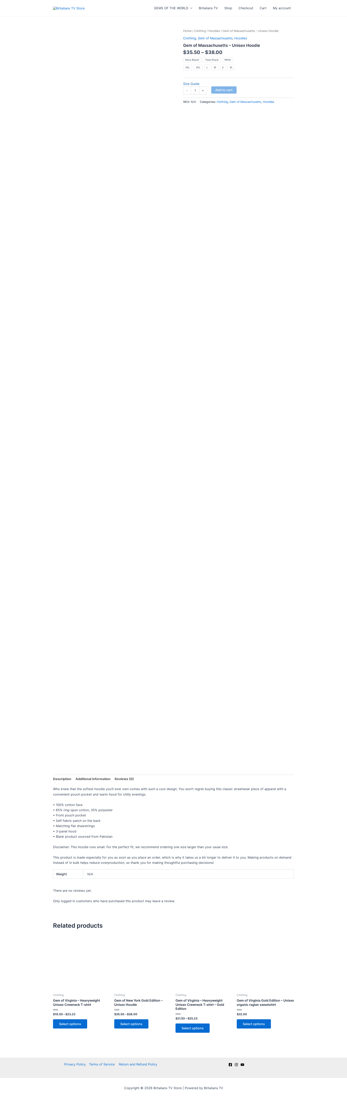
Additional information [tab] (93, 779)
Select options (70, 1024)
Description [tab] (62, 779)
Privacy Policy (75, 1064)
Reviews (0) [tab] (124, 779)
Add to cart (224, 90)
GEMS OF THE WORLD (171, 8)
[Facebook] (230, 1064)
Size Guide (191, 84)
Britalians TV (208, 8)
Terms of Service (102, 1064)
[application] (190, 8)
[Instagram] (236, 1064)
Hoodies (214, 31)
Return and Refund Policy (138, 1064)
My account (282, 8)
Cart (263, 8)
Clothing (200, 31)
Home (187, 31)
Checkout (246, 8)
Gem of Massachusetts (215, 38)
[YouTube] (242, 1064)
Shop (228, 8)
